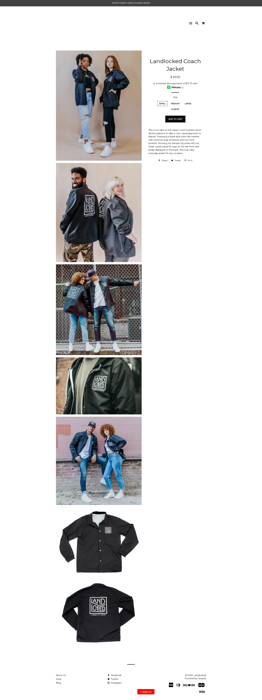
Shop (58, 679)
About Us (61, 675)
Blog (58, 682)
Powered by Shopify (195, 678)
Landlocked (200, 675)
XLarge (175, 109)
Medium (175, 103)
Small (162, 103)
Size (175, 97)
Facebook (115, 675)
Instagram (116, 682)
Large (188, 103)
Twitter (114, 679)
